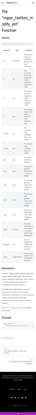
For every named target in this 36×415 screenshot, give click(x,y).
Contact (11, 389)
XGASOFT (16, 405)
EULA (25, 389)
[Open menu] (18, 413)
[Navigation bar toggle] (2, 2)
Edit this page (8, 338)
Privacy (19, 389)
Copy (31, 43)
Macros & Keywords (11, 308)
